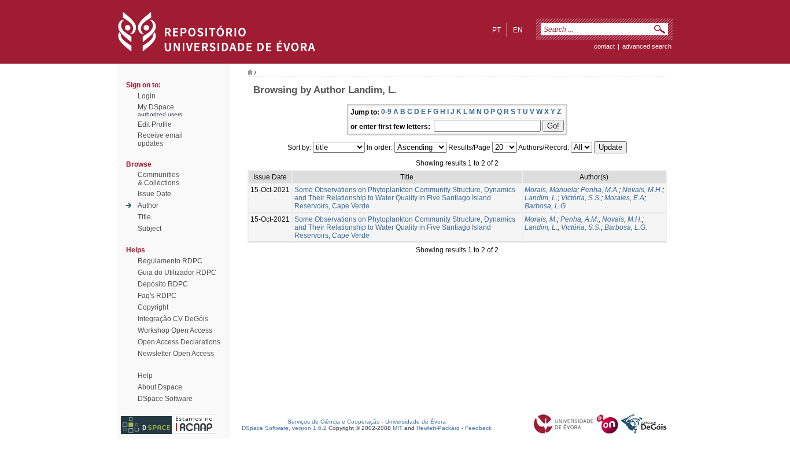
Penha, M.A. (600, 190)
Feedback (478, 428)
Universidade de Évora (415, 421)
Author (148, 205)
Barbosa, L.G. (625, 227)
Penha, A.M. (579, 219)
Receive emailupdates (160, 139)
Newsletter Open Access (176, 354)
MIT (398, 428)
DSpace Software (165, 399)
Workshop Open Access (175, 330)
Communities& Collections (158, 179)
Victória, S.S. (581, 198)
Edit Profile (155, 124)
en (518, 30)
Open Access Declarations (179, 342)
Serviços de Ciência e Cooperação (333, 421)
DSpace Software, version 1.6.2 (284, 428)
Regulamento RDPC (170, 261)
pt (496, 30)
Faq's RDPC (157, 296)
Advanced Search (646, 46)
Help (145, 376)
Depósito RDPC (163, 284)
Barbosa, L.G (545, 206)
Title (144, 217)
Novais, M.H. (642, 190)
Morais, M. (541, 219)
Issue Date (154, 194)
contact (604, 46)
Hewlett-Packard (438, 428)
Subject (149, 229)
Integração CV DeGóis (173, 319)
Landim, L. (541, 198)
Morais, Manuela (551, 190)
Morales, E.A (624, 198)
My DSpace (156, 107)
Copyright (153, 307)
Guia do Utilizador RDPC (177, 273)
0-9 (386, 112)
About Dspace (160, 387)
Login (147, 96)
